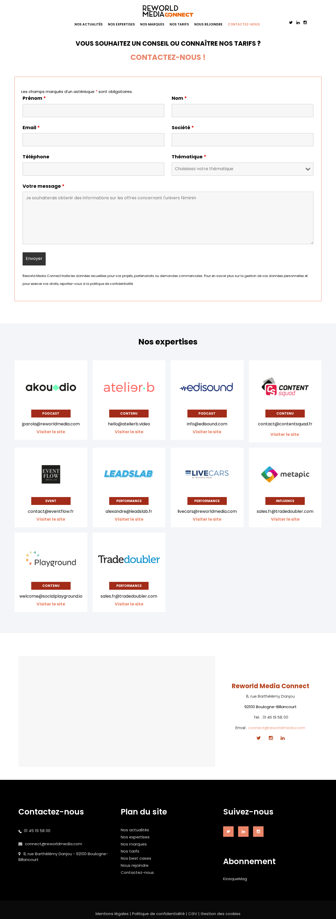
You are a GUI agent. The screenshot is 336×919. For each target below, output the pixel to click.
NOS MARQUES (152, 24)
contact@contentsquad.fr (285, 424)
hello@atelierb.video (129, 424)
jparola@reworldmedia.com (51, 424)
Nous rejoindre (135, 865)
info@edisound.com (207, 424)
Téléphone (36, 156)
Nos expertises (135, 837)
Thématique (189, 156)
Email (31, 127)
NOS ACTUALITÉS (89, 24)
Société (183, 127)
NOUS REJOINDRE (208, 24)
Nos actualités (135, 830)
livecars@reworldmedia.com (207, 511)
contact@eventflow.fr (51, 511)
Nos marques (134, 844)
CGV (192, 913)
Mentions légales (112, 913)
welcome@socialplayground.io (50, 596)
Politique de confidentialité (158, 913)
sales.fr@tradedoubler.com (285, 511)
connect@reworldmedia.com (276, 727)
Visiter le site (285, 434)
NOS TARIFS (179, 24)
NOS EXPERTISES (121, 24)
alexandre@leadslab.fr (129, 511)
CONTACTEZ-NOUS (244, 24)
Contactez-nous (137, 872)
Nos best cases (136, 858)
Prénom (34, 98)
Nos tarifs (130, 851)
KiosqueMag (235, 878)
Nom (179, 98)
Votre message (44, 186)
